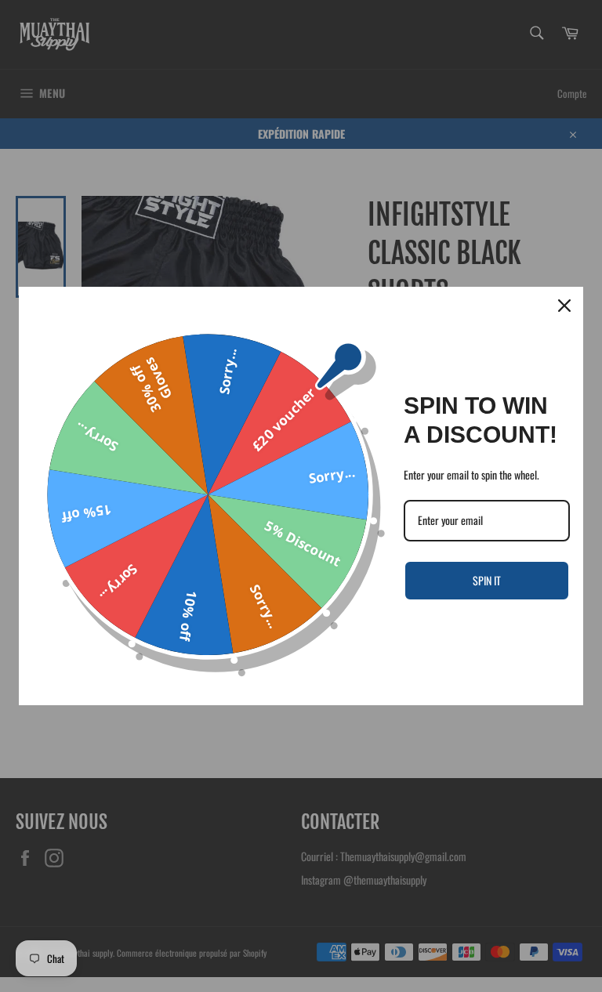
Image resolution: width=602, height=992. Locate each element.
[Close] (564, 305)
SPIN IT (487, 580)
